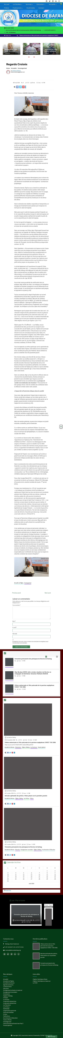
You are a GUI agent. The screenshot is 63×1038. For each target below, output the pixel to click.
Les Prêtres (27, 798)
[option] (24, 35)
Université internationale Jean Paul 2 (13, 1023)
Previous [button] (47, 905)
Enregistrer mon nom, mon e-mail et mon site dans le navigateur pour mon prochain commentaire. (30, 642)
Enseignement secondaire (27, 849)
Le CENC (35, 983)
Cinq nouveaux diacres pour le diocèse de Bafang (51, 51)
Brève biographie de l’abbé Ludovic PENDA (11, 52)
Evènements (18, 747)
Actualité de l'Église (19, 583)
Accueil (6, 4)
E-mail (14, 627)
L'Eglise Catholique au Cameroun (41, 981)
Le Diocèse (17, 4)
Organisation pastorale (9, 1010)
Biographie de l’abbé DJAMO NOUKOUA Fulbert (31, 51)
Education (40, 4)
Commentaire (16, 605)
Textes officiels (7, 1019)
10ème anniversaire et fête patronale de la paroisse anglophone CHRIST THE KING (24, 35)
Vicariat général (41, 747)
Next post (48, 593)
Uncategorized (27, 583)
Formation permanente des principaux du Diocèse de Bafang (33, 658)
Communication (7, 986)
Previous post (16, 593)
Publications (17, 8)
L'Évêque (5, 997)
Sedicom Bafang (16, 70)
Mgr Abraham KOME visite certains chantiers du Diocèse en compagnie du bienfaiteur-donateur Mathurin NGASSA (33, 672)
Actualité (52, 4)
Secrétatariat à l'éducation (48, 849)
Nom (14, 621)
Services (29, 4)
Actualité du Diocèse (10, 747)
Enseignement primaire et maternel (12, 990)
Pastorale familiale (8, 1012)
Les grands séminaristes (9, 1001)
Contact (41, 8)
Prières (6, 8)
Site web (14, 633)
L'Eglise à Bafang (26, 747)
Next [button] (50, 905)
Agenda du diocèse (8, 984)
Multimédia (31, 8)
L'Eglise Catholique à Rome (40, 979)
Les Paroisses (33, 747)
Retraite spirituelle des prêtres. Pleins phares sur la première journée (26, 796)
